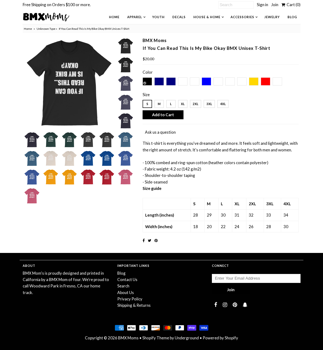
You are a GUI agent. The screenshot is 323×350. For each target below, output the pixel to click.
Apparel (134, 17)
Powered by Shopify (220, 337)
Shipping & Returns (134, 305)
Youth (158, 17)
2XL (195, 104)
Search (123, 285)
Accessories (242, 17)
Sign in (262, 4)
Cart (293, 4)
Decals (179, 17)
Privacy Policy (129, 298)
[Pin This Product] (156, 240)
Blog (292, 17)
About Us (125, 292)
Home (114, 17)
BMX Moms (128, 337)
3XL (209, 104)
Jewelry (272, 17)
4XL (223, 104)
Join (274, 4)
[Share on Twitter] (149, 240)
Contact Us (127, 279)
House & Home (206, 17)
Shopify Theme (155, 337)
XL (183, 104)
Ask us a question (160, 132)
